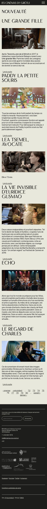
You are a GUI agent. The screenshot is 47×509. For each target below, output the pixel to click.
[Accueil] (16, 2)
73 (34, 390)
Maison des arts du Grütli (33, 459)
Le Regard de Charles (18, 331)
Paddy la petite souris (20, 78)
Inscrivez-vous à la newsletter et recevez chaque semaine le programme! (20, 413)
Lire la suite (7, 72)
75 (43, 390)
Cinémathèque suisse (9, 452)
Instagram (23, 478)
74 (38, 390)
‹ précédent (17, 390)
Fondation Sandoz (19, 467)
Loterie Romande (24, 459)
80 (27, 393)
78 (17, 393)
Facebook (5, 478)
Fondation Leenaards (31, 467)
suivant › (37, 393)
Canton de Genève (23, 452)
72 (29, 390)
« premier (6, 390)
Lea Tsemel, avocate (15, 142)
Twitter (17, 478)
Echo (8, 263)
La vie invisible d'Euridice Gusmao (19, 192)
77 (12, 393)
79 (22, 393)
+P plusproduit (9, 498)
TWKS (22, 498)
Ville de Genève (9, 459)
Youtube (11, 478)
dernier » (23, 395)
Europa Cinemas (6, 467)
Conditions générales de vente (11, 488)
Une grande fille (22, 21)
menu (43, 2)
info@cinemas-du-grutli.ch (10, 438)
